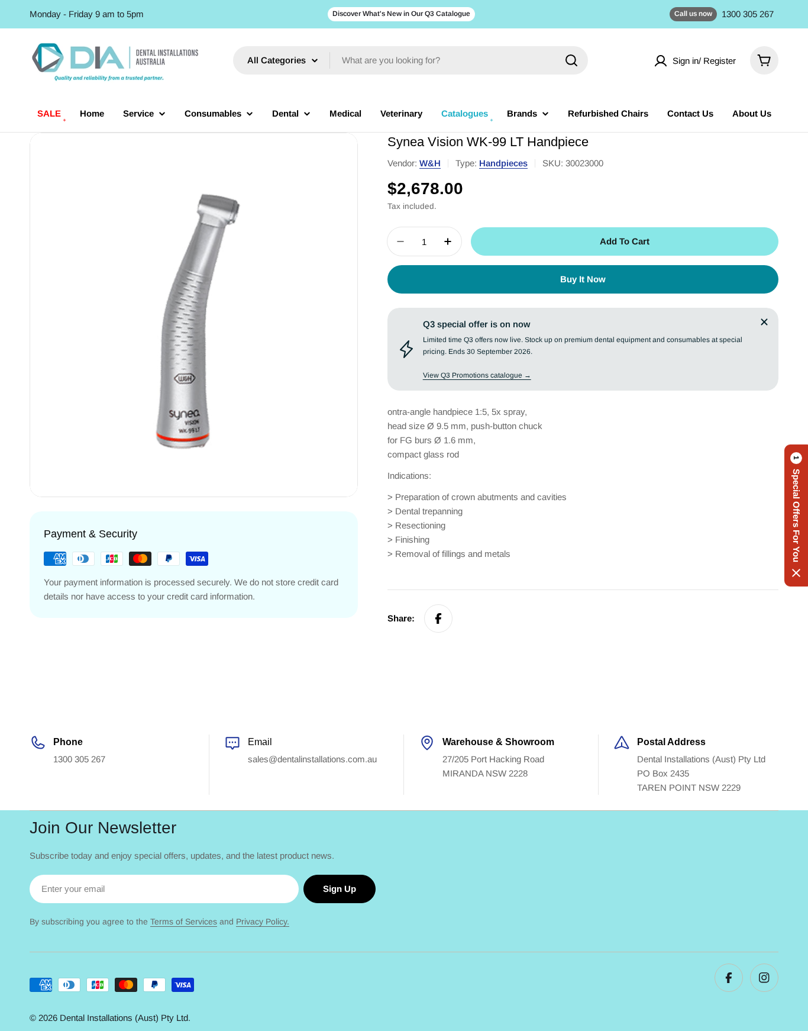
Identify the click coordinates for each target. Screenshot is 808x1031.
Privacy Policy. (262, 921)
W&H (430, 163)
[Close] (764, 322)
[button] (796, 515)
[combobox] (410, 60)
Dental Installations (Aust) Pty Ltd (124, 1018)
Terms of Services (183, 921)
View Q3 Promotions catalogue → (477, 375)
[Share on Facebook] (438, 618)
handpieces (503, 163)
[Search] (571, 60)
